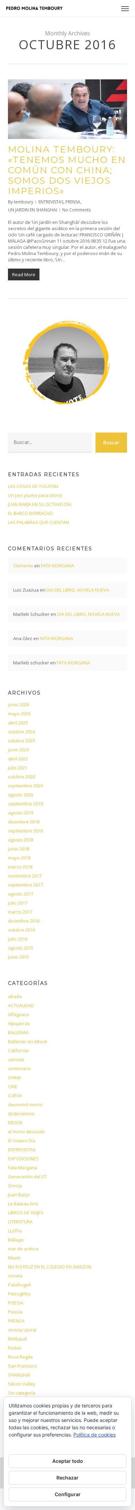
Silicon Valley (21, 1384)
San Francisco (22, 1366)
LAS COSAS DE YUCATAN (33, 486)
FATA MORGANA (57, 565)
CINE (12, 1086)
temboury (23, 202)
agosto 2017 (20, 894)
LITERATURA (20, 1222)
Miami (14, 1258)
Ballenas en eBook (27, 1041)
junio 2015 (18, 957)
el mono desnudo (26, 1131)
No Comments (76, 210)
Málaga (16, 1240)
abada (15, 996)
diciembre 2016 (23, 921)
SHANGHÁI (19, 1375)
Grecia (15, 1185)
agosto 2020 (20, 795)
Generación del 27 (27, 1176)
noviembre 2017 (25, 876)
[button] (125, 8)
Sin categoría (21, 1393)
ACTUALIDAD (21, 1005)
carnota (16, 1059)
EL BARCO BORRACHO (30, 513)
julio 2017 (17, 903)
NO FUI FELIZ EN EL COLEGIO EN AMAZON (49, 1267)
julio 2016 (17, 939)
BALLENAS (18, 1032)
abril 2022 (18, 759)
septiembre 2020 (25, 786)
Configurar (68, 1494)
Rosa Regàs (20, 1357)
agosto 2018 (20, 840)
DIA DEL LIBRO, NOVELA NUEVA (77, 590)
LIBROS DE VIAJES (25, 1213)
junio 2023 (18, 750)
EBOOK (15, 1122)
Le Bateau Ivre (23, 1204)
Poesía (15, 1312)
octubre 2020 (21, 777)
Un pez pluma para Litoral (35, 495)
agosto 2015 (20, 948)
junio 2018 (18, 849)
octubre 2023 (21, 740)
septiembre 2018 (25, 831)
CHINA (14, 1077)
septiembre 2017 (25, 885)
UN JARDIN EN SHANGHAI (32, 210)
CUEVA (15, 1095)
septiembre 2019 (25, 804)
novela (15, 1276)
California (18, 1050)
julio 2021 (17, 768)
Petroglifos (19, 1294)
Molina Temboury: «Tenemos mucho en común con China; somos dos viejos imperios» (67, 170)
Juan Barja (18, 1195)
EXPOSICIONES (23, 1158)
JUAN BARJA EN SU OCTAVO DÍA (39, 504)
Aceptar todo (67, 1461)
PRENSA (72, 202)
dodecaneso (21, 1113)
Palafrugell (19, 1285)
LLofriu (15, 1231)
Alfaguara (18, 1014)
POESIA (15, 1303)
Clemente (23, 565)
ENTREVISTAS (50, 202)
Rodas (14, 1348)
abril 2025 (18, 722)
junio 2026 (18, 704)
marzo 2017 (20, 912)
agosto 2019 (20, 813)
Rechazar (67, 1478)
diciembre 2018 (23, 822)
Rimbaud (17, 1339)
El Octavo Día (21, 1140)
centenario (19, 1068)
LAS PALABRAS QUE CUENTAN (38, 522)
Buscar (111, 442)
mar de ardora (23, 1249)
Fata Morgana (22, 1167)
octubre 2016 (21, 930)
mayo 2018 (19, 858)
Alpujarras (19, 1023)
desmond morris (25, 1104)
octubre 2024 (21, 731)
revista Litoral (22, 1330)
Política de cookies (94, 1435)
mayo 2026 (19, 713)
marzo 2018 (20, 867)
